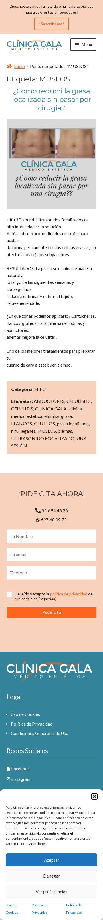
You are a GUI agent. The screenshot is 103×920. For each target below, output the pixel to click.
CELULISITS (78, 401)
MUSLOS (46, 431)
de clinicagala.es (54, 596)
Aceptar (51, 860)
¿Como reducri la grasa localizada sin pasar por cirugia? (51, 99)
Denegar (51, 875)
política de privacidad (68, 593)
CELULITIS (22, 408)
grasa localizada (73, 423)
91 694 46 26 (55, 510)
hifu (15, 431)
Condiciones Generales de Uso (39, 733)
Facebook (20, 768)
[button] (94, 796)
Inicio (19, 66)
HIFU (40, 389)
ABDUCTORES (49, 401)
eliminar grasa (58, 416)
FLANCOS (21, 423)
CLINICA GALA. (51, 408)
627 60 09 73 (53, 519)
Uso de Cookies (25, 714)
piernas (65, 431)
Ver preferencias (51, 891)
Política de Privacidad (31, 723)
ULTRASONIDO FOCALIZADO (42, 438)
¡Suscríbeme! (51, 23)
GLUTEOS (44, 423)
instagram (20, 779)
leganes (28, 431)
